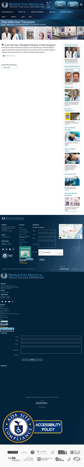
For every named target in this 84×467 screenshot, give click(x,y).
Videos (66, 170)
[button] (81, 5)
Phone (35, 238)
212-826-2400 (49, 5)
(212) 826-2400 (5, 237)
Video (21, 244)
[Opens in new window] (7, 255)
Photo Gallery (23, 242)
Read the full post (10, 56)
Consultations (23, 229)
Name (34, 230)
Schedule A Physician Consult (71, 63)
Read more (67, 105)
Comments (35, 244)
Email (34, 234)
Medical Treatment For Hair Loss (24, 237)
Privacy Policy (75, 269)
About (21, 227)
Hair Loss (22, 239)
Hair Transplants (24, 232)
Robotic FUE (22, 234)
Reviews (66, 145)
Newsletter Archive (73, 211)
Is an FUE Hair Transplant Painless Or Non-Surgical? (30, 45)
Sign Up (66, 211)
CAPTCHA (35, 252)
